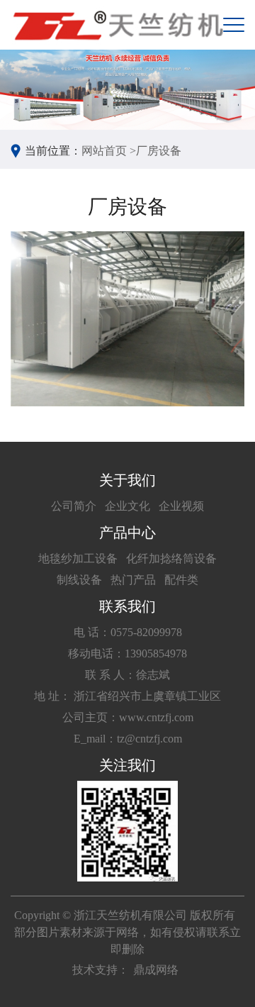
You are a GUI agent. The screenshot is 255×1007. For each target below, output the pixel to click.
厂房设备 (158, 151)
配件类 (181, 580)
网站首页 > (108, 151)
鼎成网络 (155, 970)
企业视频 (181, 506)
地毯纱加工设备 (78, 558)
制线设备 (79, 580)
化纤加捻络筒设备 (171, 558)
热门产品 (133, 580)
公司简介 (73, 506)
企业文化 (127, 506)
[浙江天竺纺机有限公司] (117, 25)
